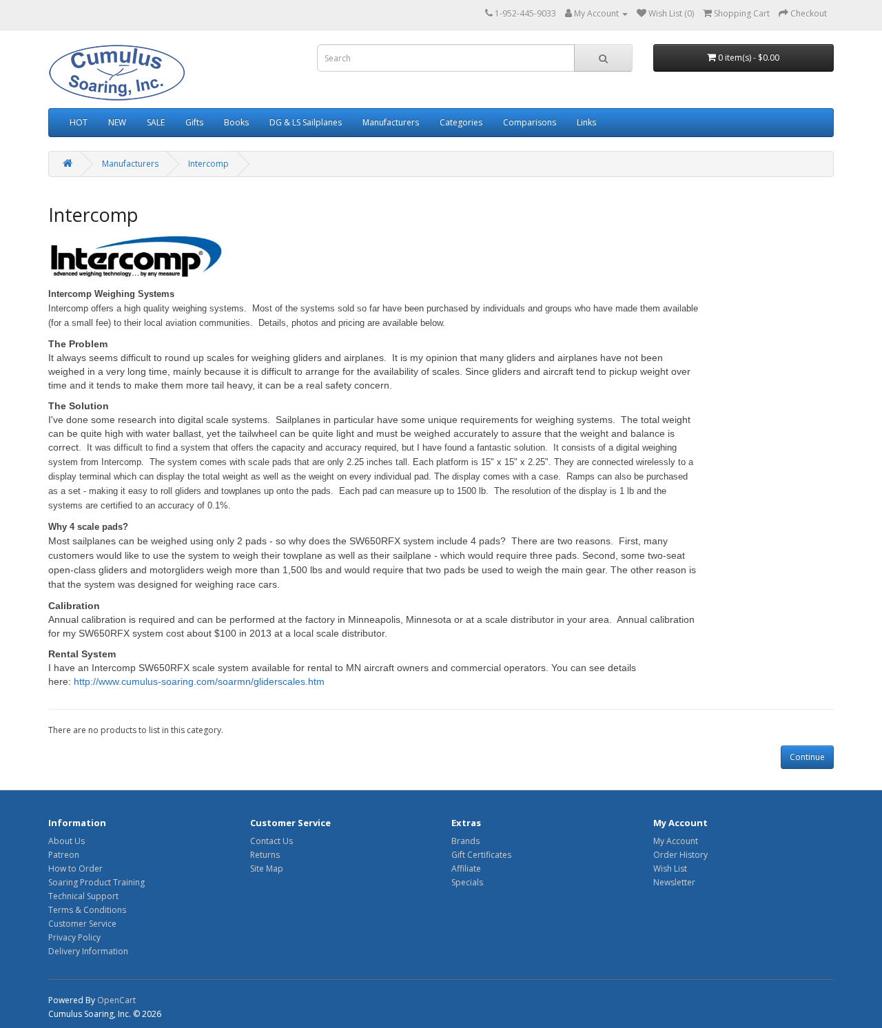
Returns (265, 855)
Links (586, 122)
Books (236, 122)
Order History (680, 855)
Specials (467, 882)
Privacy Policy (74, 937)
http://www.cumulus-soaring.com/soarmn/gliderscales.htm (199, 681)
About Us (66, 841)
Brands (465, 841)
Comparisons (529, 122)
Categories (461, 122)
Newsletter (674, 882)
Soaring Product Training (96, 882)
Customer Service (82, 923)
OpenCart (116, 1000)
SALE (156, 122)
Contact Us (271, 841)
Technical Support (83, 896)
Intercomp (208, 163)
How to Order (75, 868)
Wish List (670, 868)
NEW (117, 122)
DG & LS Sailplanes (305, 122)
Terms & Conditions (87, 910)
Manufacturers (390, 122)
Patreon (63, 855)
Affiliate (466, 868)
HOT (79, 122)
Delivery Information (88, 951)
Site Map (266, 868)
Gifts (194, 122)
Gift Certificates (481, 855)
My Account (675, 841)
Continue (807, 757)
